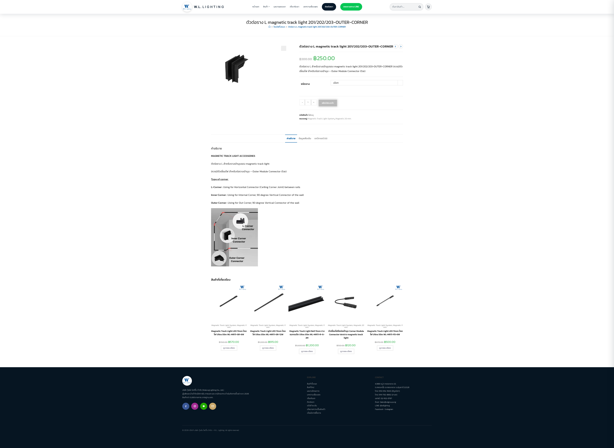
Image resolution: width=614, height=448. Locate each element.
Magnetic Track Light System (321, 118)
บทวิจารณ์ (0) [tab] (320, 138)
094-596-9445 (385, 391)
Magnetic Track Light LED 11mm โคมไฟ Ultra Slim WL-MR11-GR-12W (268, 332)
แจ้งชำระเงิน (312, 405)
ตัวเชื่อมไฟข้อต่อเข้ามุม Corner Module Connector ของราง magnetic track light (346, 334)
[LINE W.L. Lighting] (203, 406)
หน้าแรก (255, 6)
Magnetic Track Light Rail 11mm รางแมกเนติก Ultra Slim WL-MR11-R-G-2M (307, 334)
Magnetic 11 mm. (237, 326)
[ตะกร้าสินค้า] (428, 7)
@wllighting (385, 405)
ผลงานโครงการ (313, 391)
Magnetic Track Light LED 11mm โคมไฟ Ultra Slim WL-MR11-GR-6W (229, 332)
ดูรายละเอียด (229, 348)
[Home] (269, 26)
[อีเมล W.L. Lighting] (212, 406)
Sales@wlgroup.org (388, 402)
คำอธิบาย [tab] (291, 138)
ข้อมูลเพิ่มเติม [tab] (305, 138)
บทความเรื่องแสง (310, 6)
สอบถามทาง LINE (351, 6)
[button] (283, 48)
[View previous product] (396, 46)
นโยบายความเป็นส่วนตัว (316, 409)
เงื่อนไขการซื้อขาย (314, 413)
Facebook (379, 409)
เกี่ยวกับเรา (294, 6)
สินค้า (266, 6)
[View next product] (400, 46)
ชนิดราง (305, 84)
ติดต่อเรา (329, 6)
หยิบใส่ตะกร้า (328, 103)
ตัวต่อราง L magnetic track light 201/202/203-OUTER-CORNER (317, 26)
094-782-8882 (385, 394)
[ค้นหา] (419, 6)
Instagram (389, 409)
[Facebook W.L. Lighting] (185, 406)
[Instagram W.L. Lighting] (194, 406)
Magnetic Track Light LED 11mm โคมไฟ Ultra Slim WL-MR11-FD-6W (385, 332)
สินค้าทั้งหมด (312, 383)
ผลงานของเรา (280, 6)
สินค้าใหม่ (310, 387)
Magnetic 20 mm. (343, 118)
